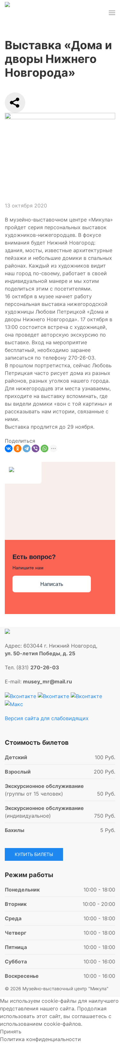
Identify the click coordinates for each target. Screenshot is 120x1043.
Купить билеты (34, 854)
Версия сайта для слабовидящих (47, 718)
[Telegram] (26, 448)
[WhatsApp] (44, 448)
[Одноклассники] (17, 448)
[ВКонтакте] (8, 448)
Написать (51, 584)
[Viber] (35, 448)
